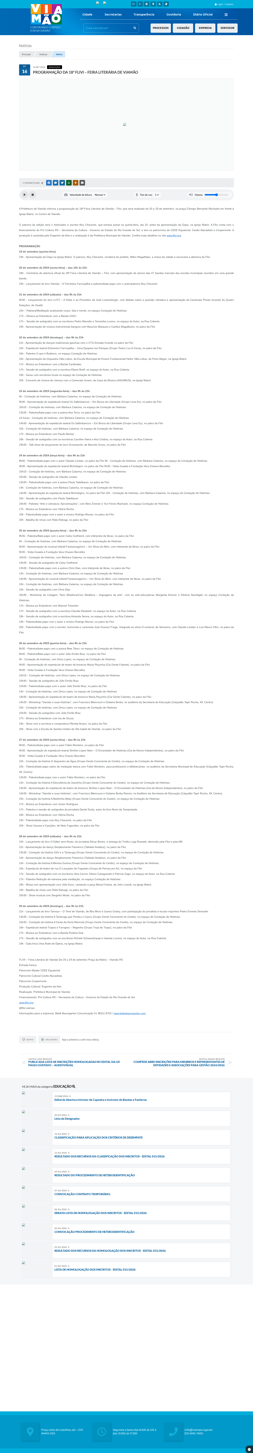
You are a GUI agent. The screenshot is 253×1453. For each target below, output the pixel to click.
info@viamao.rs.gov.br (198, 1430)
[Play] (24, 194)
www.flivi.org (174, 235)
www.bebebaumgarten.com (130, 1013)
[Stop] (32, 194)
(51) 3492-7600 (193, 1433)
